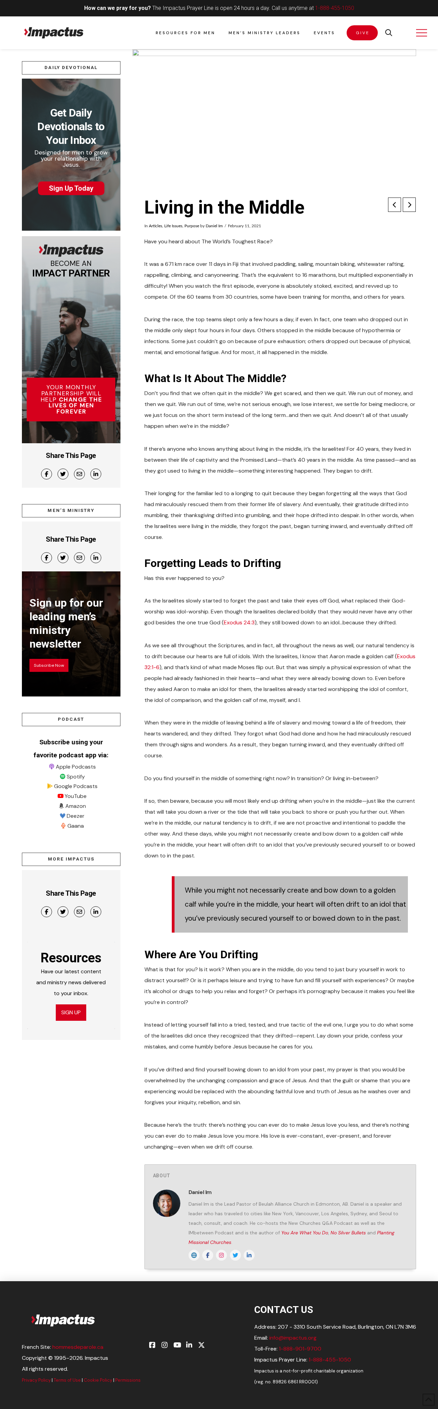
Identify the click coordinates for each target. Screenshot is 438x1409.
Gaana (75, 825)
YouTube (76, 796)
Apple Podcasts (76, 766)
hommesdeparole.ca (77, 1347)
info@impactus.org (293, 1337)
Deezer (76, 815)
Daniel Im (214, 226)
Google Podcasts (76, 786)
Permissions (128, 1380)
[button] (388, 32)
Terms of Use (67, 1380)
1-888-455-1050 (334, 8)
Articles (155, 226)
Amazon (75, 806)
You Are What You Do (304, 1233)
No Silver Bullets (348, 1233)
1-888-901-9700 (300, 1348)
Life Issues (173, 226)
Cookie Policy (98, 1380)
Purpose (191, 226)
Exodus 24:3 (239, 622)
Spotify (76, 776)
